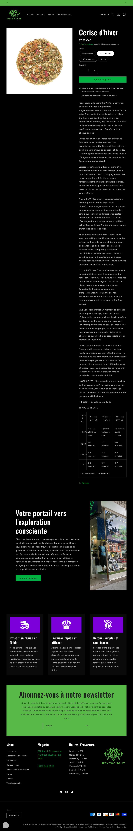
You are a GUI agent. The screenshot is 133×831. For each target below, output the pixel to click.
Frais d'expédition (86, 44)
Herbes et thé (12, 765)
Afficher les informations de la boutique (99, 96)
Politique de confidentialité (67, 827)
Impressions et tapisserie (17, 769)
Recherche (11, 751)
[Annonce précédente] (7, 2)
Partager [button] (85, 483)
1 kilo (104, 60)
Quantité (82, 65)
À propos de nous (28, 578)
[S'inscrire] (87, 726)
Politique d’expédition (106, 827)
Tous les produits (14, 783)
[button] (113, 14)
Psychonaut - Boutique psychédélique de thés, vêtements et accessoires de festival (59, 824)
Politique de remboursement (116, 824)
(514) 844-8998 (46, 766)
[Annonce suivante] (125, 2)
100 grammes (88, 59)
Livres (9, 774)
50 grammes (105, 53)
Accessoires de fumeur (16, 756)
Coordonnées (122, 827)
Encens (9, 779)
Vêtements (11, 760)
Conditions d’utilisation (87, 827)
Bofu (102, 824)
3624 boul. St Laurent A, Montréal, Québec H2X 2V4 (50, 755)
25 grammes (89, 54)
